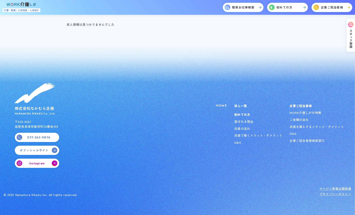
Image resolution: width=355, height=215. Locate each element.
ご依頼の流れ (299, 119)
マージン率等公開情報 (335, 188)
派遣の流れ (242, 128)
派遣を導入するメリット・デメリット (317, 126)
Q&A (237, 142)
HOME (221, 105)
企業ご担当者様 (301, 106)
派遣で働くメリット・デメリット (258, 135)
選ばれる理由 (243, 121)
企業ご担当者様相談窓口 (307, 140)
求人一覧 (240, 106)
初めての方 (242, 114)
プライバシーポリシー (335, 194)
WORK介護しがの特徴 (305, 112)
